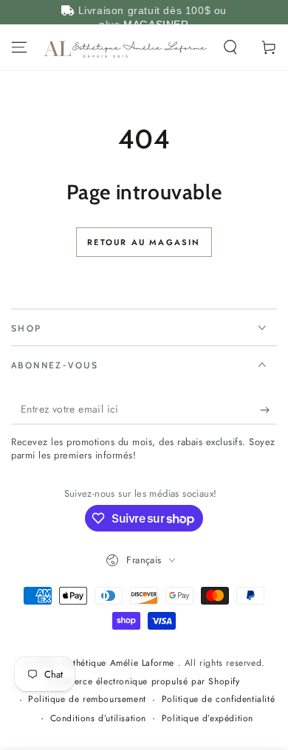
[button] (230, 47)
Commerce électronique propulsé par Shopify (143, 681)
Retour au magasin (143, 242)
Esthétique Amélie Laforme (121, 663)
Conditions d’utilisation (98, 718)
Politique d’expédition (207, 718)
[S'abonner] (268, 409)
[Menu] (19, 47)
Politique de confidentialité (218, 699)
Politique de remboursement (87, 699)
